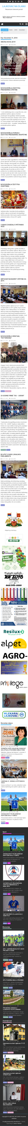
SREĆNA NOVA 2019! (8, 42)
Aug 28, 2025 (7, 978)
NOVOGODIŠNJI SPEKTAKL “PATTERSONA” (10, 337)
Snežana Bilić (13, 44)
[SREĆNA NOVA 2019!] (14, 61)
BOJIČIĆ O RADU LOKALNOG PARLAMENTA (11, 455)
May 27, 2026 (7, 1071)
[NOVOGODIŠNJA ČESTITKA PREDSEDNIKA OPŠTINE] (14, 101)
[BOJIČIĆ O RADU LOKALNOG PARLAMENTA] (14, 470)
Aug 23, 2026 (7, 912)
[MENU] (26, 24)
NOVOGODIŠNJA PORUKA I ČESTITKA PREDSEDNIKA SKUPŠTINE (14, 134)
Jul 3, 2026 (6, 1041)
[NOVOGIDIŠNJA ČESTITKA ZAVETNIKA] (14, 200)
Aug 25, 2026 (5, 779)
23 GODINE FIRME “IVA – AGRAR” (12, 396)
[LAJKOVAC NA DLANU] (2, 24)
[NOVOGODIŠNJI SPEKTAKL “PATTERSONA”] (14, 352)
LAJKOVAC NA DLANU (14, 6)
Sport (7, 823)
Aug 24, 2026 (5, 812)
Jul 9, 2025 (6, 1006)
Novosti (2, 83)
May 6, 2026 (6, 1101)
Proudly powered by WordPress (11, 1121)
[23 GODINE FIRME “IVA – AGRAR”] (14, 409)
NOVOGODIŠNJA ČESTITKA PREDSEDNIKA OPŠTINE (10, 89)
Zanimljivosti (8, 391)
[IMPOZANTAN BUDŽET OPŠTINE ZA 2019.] (14, 294)
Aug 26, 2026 (5, 746)
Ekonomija (3, 449)
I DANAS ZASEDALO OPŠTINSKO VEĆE (12, 225)
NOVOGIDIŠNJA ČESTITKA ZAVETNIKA (10, 185)
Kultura (3, 757)
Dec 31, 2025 (7, 947)
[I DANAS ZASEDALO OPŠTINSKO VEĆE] (14, 238)
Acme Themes (18, 1123)
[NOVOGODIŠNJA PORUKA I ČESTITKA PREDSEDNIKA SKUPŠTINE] (14, 148)
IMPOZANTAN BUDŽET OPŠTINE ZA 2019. (13, 280)
